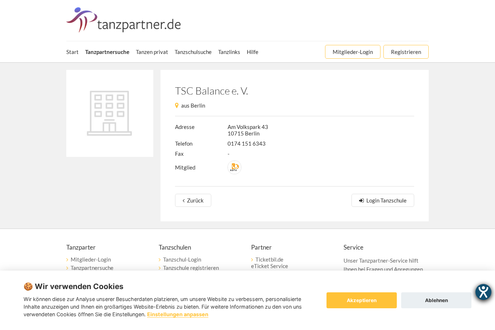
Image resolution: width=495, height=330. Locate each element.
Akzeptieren (362, 300)
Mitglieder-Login (91, 259)
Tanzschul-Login (182, 259)
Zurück (195, 200)
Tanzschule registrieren (191, 267)
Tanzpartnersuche (92, 267)
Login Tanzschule (386, 200)
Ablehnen (436, 300)
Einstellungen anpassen (177, 314)
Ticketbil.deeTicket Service (269, 262)
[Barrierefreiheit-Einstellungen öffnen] (483, 292)
